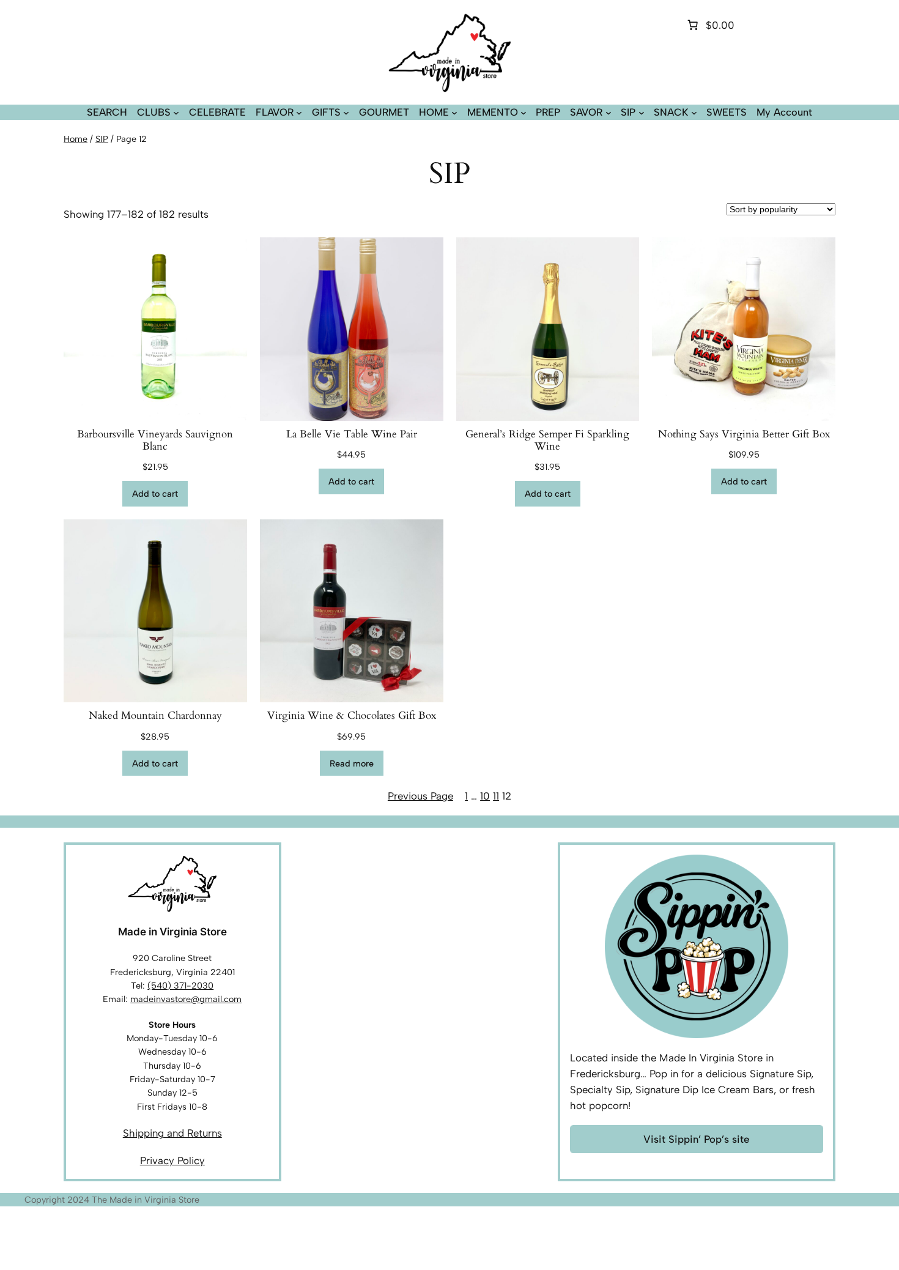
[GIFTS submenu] (346, 113)
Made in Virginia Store (172, 932)
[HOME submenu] (454, 113)
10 (485, 796)
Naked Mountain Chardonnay (155, 716)
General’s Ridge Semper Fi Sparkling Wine (547, 440)
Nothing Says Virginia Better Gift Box (744, 434)
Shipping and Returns (172, 1133)
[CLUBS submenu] (176, 113)
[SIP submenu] (641, 113)
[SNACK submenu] (694, 113)
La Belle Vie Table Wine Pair (351, 434)
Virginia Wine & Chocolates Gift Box (351, 716)
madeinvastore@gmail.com (186, 998)
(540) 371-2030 (180, 985)
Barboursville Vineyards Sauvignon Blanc (155, 440)
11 (496, 796)
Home (75, 138)
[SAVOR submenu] (608, 113)
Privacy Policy (172, 1160)
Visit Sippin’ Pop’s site (696, 1139)
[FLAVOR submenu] (299, 113)
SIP (101, 138)
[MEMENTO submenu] (523, 113)
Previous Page (420, 796)
